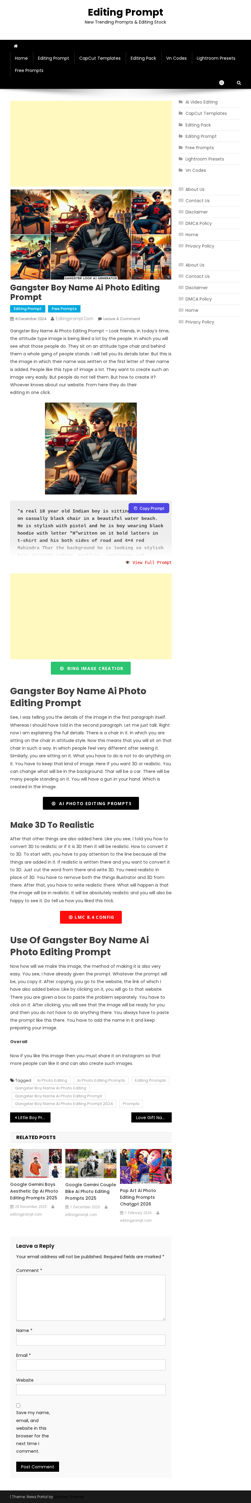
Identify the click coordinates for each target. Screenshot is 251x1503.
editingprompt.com (74, 318)
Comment (29, 1270)
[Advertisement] (91, 144)
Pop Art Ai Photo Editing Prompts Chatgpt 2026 (138, 1197)
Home (21, 58)
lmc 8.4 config (93, 917)
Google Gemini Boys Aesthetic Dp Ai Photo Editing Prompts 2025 (34, 1191)
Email (23, 1355)
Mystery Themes (69, 1496)
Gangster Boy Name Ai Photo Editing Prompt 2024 (64, 1104)
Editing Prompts (150, 1080)
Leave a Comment (121, 319)
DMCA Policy (198, 223)
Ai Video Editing (201, 102)
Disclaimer (196, 212)
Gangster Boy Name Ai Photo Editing (50, 1088)
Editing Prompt (125, 12)
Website (25, 1380)
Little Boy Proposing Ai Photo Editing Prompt (34, 1118)
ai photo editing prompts (94, 803)
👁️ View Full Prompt (148, 562)
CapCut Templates (100, 58)
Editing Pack (143, 58)
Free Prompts (29, 70)
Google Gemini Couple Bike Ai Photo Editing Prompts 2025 (90, 1191)
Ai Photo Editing (52, 1080)
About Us (194, 189)
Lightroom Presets (216, 58)
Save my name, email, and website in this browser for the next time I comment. (33, 1432)
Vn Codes (176, 58)
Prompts (131, 1104)
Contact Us (197, 201)
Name (24, 1330)
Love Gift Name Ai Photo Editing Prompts (154, 1118)
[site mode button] (225, 83)
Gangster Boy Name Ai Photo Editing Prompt (58, 1096)
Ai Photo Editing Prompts (101, 1080)
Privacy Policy (199, 246)
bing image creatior (93, 668)
